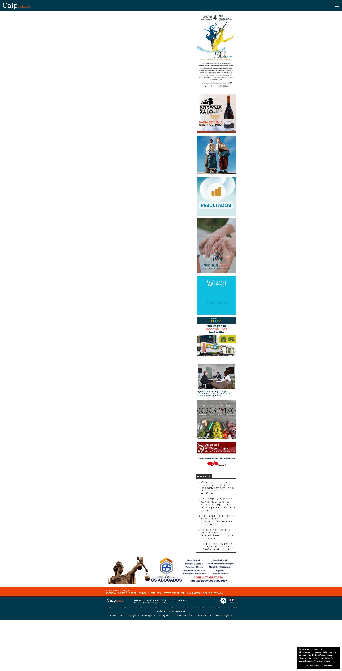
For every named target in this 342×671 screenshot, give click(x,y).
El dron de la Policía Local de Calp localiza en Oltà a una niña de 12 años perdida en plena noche (218, 520)
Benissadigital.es (117, 615)
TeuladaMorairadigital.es (184, 615)
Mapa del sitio (183, 600)
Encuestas (122, 593)
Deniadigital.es (148, 615)
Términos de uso (151, 600)
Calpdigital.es (133, 615)
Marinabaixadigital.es (223, 615)
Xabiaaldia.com (204, 615)
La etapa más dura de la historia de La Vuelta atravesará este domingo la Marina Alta (217, 534)
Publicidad (207, 593)
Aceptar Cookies (312, 665)
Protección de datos (168, 600)
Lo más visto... (204, 476)
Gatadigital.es (164, 615)
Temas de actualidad (181, 593)
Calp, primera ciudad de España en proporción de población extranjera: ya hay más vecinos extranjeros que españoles (217, 488)
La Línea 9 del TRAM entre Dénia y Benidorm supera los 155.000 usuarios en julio (218, 546)
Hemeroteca (111, 593)
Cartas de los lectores (139, 593)
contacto (218, 593)
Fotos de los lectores (161, 593)
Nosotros (197, 593)
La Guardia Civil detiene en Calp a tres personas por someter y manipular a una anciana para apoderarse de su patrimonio (218, 505)
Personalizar (326, 665)
